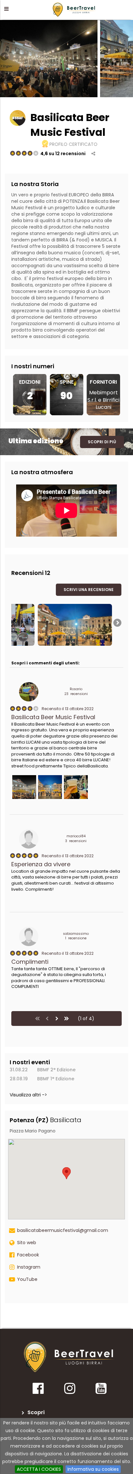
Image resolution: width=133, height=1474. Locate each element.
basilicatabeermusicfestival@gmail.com (62, 1230)
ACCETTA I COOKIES (39, 1469)
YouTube (27, 1279)
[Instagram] (69, 1390)
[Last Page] (66, 1018)
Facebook (28, 1255)
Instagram (28, 1267)
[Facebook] (38, 1390)
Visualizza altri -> (28, 1095)
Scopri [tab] (36, 1412)
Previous (5, 57)
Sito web (26, 1242)
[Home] (69, 1357)
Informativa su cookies (93, 1469)
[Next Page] (56, 1018)
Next (128, 57)
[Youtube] (101, 1390)
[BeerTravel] (74, 9)
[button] (6, 9)
